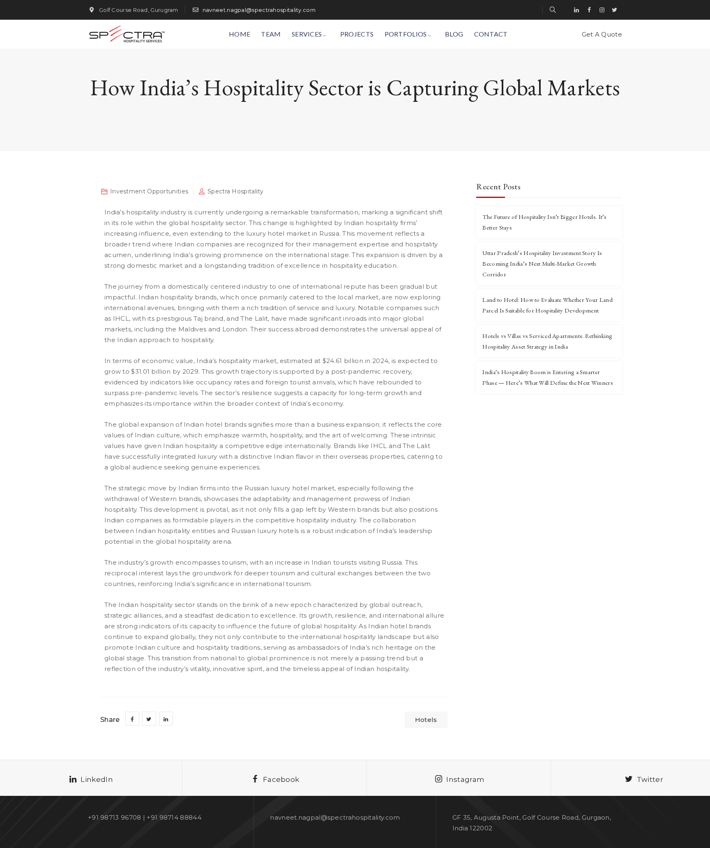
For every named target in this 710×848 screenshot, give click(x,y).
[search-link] (553, 10)
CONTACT (491, 34)
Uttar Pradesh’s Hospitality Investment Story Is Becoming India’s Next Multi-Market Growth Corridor (542, 263)
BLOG (454, 34)
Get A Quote (602, 34)
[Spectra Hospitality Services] (126, 34)
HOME (239, 34)
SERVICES (307, 34)
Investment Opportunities (149, 191)
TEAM (271, 34)
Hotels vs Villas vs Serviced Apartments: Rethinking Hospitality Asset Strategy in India (547, 341)
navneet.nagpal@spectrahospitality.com (259, 10)
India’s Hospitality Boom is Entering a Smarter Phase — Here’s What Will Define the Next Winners (547, 377)
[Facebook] (589, 10)
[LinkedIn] (576, 10)
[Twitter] (614, 10)
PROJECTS (356, 34)
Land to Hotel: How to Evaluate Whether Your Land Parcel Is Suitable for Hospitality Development (547, 305)
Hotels (426, 720)
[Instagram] (602, 10)
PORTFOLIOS (406, 34)
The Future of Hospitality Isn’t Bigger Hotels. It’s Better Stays (544, 222)
